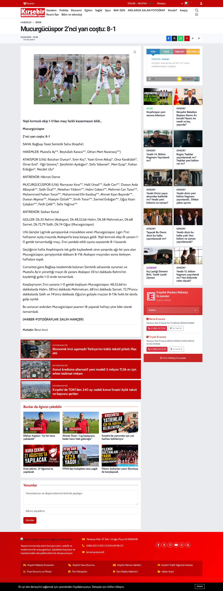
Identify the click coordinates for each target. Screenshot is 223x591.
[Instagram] (170, 545)
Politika (63, 10)
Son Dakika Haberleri (127, 571)
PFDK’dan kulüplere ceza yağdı (80, 468)
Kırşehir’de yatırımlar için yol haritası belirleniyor (118, 437)
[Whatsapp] (182, 545)
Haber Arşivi (168, 571)
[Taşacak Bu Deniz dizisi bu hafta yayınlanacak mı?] (158, 216)
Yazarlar (30, 3)
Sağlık (98, 10)
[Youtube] (176, 545)
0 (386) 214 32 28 (158, 349)
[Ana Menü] (196, 15)
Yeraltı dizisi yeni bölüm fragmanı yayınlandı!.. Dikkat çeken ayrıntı (187, 198)
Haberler (26, 22)
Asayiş (183, 10)
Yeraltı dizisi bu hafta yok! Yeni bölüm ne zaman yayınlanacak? (186, 237)
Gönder (30, 520)
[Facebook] (158, 545)
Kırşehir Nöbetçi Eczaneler (40, 565)
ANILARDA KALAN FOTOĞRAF (146, 10)
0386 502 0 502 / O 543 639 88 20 (104, 545)
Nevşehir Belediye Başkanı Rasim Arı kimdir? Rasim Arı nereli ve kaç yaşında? (186, 118)
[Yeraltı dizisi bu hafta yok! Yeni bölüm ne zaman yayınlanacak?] (188, 216)
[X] (164, 545)
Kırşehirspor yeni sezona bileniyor (155, 113)
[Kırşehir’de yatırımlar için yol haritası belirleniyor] (120, 422)
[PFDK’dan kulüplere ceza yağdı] (81, 455)
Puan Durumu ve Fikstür (39, 571)
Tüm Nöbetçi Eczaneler (174, 358)
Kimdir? (172, 10)
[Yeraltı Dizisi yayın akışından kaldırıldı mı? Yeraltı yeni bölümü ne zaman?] (158, 177)
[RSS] (188, 545)
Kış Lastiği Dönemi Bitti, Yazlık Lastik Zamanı (157, 274)
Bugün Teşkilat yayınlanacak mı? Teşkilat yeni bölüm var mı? (187, 159)
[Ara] (197, 10)
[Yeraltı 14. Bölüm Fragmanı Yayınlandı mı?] (158, 138)
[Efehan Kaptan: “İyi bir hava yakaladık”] (41, 422)
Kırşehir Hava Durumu (84, 565)
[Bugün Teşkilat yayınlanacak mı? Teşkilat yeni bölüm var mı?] (188, 138)
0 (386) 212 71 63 (158, 328)
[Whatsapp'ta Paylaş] (180, 38)
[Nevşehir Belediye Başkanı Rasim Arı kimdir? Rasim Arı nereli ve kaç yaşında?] (188, 96)
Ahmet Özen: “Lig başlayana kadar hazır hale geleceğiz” (79, 437)
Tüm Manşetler (79, 571)
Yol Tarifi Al (177, 328)
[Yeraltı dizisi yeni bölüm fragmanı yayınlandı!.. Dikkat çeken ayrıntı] (188, 177)
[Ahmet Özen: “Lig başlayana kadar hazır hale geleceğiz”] (81, 422)
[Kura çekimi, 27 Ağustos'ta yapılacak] (41, 455)
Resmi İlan (52, 14)
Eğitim (88, 10)
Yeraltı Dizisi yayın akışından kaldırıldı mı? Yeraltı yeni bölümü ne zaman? (157, 198)
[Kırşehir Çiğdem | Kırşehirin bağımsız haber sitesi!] (33, 12)
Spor (108, 10)
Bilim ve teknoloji (72, 14)
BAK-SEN (119, 10)
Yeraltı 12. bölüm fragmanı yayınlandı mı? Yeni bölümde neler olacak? (187, 276)
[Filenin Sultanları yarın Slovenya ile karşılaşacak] (120, 455)
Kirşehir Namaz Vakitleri (129, 565)
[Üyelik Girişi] (199, 3)
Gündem (51, 10)
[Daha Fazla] (187, 38)
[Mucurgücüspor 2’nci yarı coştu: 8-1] (81, 81)
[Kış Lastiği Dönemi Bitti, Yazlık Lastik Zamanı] (158, 256)
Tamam (200, 586)
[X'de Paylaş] (174, 38)
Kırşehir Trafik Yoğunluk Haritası (177, 565)
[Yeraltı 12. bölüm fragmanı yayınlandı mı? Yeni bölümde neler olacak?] (188, 256)
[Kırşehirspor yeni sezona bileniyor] (158, 96)
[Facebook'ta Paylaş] (168, 38)
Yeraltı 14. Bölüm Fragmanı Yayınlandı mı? (157, 157)
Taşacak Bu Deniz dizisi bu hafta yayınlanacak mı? (156, 235)
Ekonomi (76, 10)
